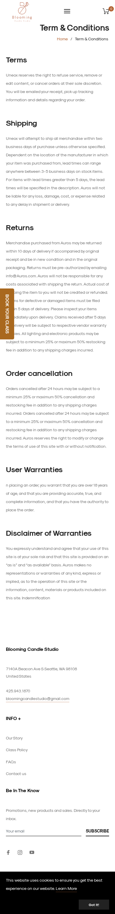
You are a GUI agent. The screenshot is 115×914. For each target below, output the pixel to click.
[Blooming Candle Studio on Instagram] (20, 851)
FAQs (11, 761)
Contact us (16, 773)
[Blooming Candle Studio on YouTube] (31, 851)
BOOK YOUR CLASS (7, 314)
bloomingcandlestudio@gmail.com (37, 698)
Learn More (66, 888)
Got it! (94, 905)
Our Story (14, 737)
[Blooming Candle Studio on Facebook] (8, 851)
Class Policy (17, 749)
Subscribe (97, 830)
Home (62, 38)
